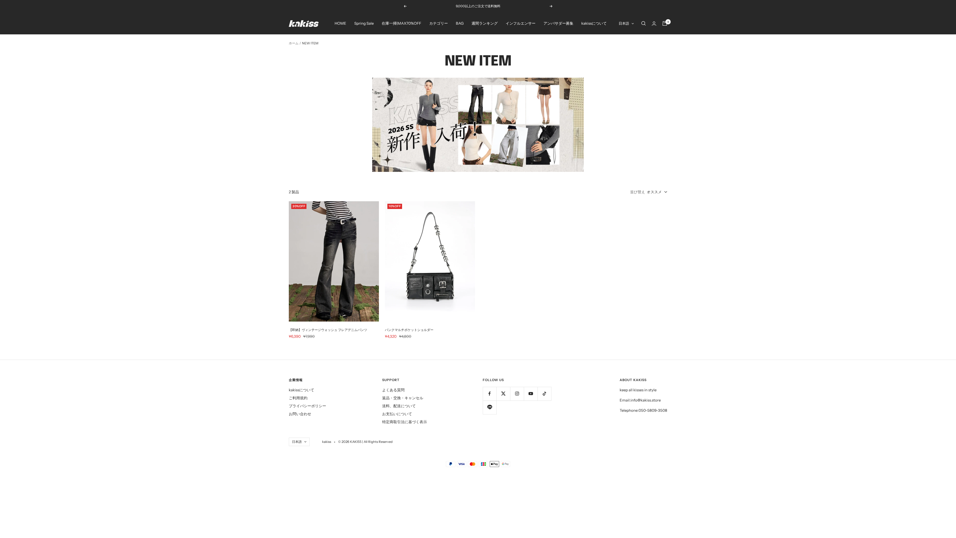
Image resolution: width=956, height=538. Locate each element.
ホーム (294, 43)
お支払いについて (397, 413)
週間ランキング (485, 23)
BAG (460, 23)
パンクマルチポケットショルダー (409, 330)
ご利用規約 (298, 398)
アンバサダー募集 (558, 23)
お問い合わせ (300, 413)
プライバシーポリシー (307, 406)
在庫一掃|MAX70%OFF (401, 23)
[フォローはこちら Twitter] (503, 394)
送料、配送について (399, 406)
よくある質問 (393, 390)
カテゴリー (438, 23)
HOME (340, 23)
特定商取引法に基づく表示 (404, 421)
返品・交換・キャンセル (402, 398)
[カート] (664, 23)
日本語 (624, 23)
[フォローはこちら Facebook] (489, 394)
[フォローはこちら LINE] (489, 407)
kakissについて (594, 23)
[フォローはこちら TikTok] (544, 394)
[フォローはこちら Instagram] (517, 394)
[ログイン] (654, 23)
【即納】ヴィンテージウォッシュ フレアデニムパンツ (328, 330)
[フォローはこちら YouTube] (531, 394)
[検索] (643, 23)
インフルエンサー (521, 23)
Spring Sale (364, 23)
